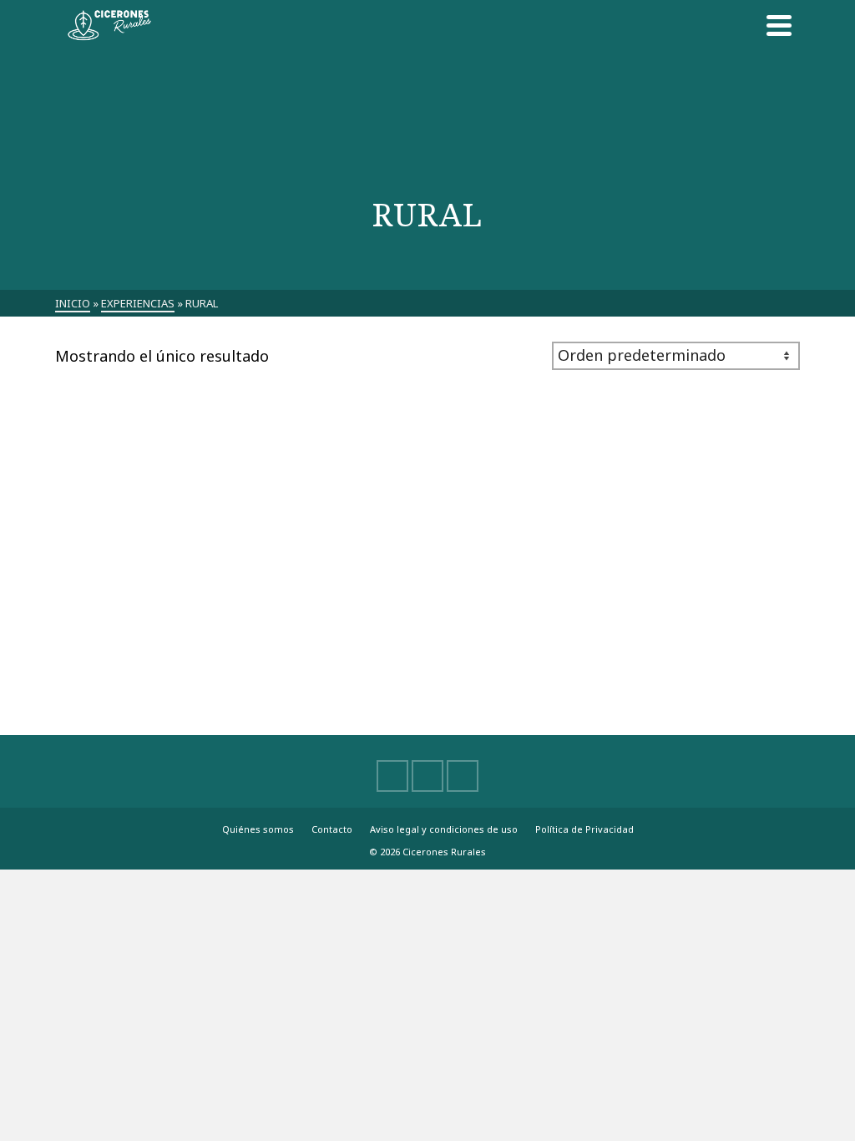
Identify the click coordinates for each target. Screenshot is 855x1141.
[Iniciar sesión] (741, 25)
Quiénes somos (258, 829)
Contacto (331, 829)
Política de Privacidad (584, 829)
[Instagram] (462, 776)
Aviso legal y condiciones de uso (444, 829)
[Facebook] (392, 776)
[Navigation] (779, 25)
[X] (427, 776)
